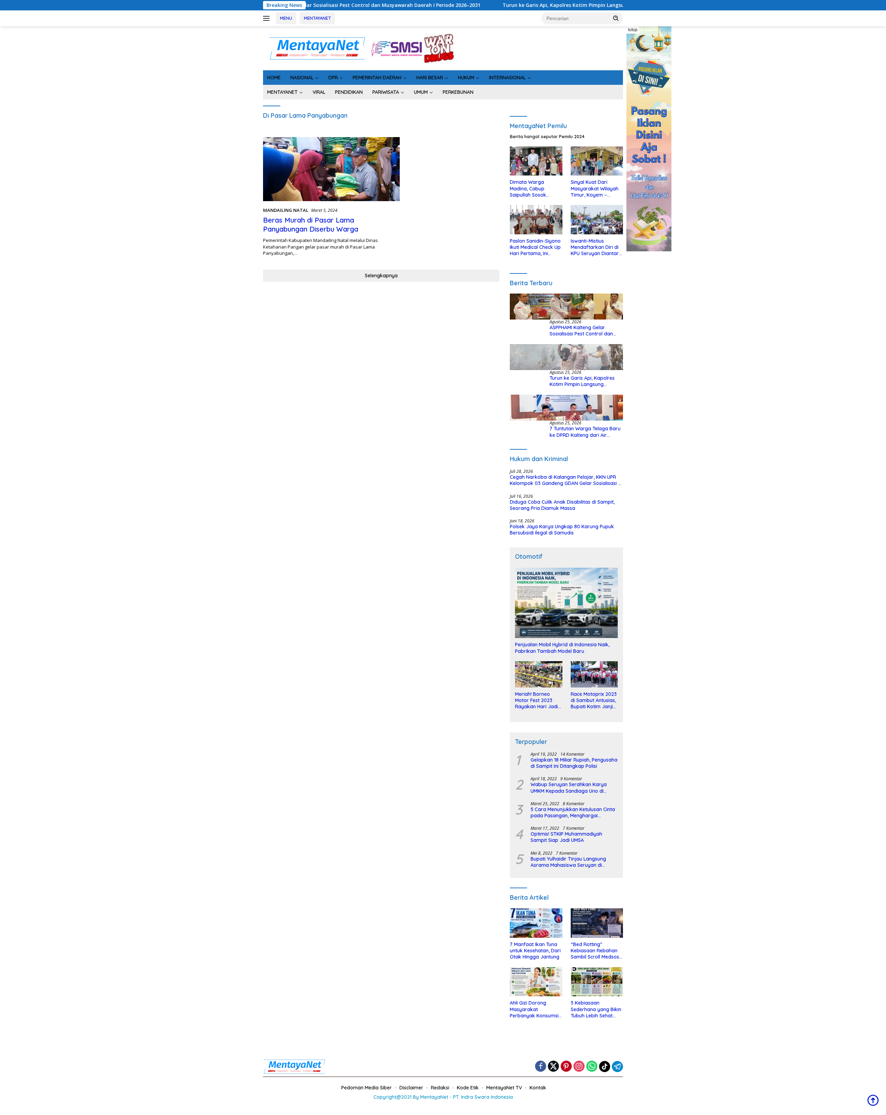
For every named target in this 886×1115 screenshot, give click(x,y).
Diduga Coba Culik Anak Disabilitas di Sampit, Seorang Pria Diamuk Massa (562, 505)
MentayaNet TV (504, 1088)
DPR (333, 77)
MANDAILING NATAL (285, 210)
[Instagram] (579, 1067)
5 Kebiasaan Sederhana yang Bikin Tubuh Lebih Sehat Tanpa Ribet (596, 1009)
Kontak (538, 1088)
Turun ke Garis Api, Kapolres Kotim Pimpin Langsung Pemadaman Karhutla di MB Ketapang (552, 5)
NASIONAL (302, 77)
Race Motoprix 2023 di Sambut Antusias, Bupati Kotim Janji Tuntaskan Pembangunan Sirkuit (594, 700)
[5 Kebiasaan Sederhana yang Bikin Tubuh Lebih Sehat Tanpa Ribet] (597, 982)
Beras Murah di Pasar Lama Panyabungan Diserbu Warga (310, 224)
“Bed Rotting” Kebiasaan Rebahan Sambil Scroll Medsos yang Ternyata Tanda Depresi (596, 950)
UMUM (421, 92)
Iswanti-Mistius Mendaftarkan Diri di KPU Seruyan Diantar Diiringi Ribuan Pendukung (595, 247)
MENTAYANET (317, 18)
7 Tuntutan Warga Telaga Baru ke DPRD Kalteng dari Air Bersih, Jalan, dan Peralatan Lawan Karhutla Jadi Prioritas (585, 431)
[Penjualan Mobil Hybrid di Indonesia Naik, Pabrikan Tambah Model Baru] (566, 603)
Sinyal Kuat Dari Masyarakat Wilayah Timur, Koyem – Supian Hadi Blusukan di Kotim (595, 188)
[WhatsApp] (591, 1067)
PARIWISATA (385, 92)
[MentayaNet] (317, 47)
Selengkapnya (381, 275)
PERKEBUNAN (458, 92)
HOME (274, 77)
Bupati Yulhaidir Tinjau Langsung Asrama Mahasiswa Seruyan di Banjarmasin (568, 862)
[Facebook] (540, 1067)
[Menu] (267, 18)
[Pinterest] (566, 1067)
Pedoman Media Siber (366, 1088)
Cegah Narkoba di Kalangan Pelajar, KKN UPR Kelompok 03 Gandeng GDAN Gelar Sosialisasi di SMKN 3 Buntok (566, 480)
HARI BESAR (429, 77)
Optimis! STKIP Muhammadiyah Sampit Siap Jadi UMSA (566, 837)
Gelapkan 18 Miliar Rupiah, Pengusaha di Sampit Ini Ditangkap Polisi (574, 763)
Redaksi (440, 1088)
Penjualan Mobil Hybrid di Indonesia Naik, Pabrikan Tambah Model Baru (562, 647)
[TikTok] (604, 1066)
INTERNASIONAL (507, 77)
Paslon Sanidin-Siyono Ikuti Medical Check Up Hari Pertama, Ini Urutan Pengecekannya (535, 247)
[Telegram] (617, 1066)
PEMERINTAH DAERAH (377, 77)
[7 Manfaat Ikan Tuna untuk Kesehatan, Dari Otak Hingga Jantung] (536, 923)
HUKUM (466, 77)
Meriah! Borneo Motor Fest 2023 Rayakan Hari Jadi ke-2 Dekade (536, 700)
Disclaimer (411, 1088)
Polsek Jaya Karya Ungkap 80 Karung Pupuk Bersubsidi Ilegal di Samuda (562, 529)
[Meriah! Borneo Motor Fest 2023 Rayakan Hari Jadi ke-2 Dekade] (538, 674)
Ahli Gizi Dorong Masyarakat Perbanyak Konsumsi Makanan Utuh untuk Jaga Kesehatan (534, 1009)
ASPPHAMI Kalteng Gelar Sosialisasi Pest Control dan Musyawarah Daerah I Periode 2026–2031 (305, 5)
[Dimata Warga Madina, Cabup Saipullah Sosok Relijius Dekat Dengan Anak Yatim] (536, 161)
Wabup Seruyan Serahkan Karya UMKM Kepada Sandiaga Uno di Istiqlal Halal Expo (569, 787)
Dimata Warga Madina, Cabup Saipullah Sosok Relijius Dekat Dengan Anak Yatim (535, 188)
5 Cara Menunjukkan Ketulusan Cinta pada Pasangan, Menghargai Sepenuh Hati (573, 812)
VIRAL (319, 92)
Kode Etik (468, 1088)
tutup (633, 29)
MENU (286, 18)
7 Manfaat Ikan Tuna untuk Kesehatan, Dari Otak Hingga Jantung (535, 950)
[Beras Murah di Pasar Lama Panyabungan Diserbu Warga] (331, 169)
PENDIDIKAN (349, 92)
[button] (616, 18)
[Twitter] (553, 1067)
